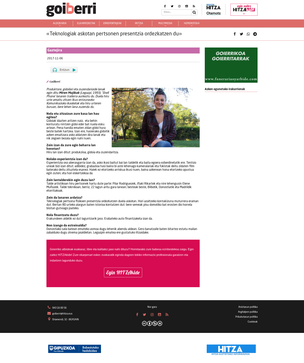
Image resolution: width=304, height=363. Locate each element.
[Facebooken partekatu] (234, 34)
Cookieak (253, 322)
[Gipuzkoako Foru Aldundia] (74, 348)
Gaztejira (55, 50)
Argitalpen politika (248, 312)
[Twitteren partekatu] (241, 34)
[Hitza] (231, 348)
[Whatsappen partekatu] (248, 34)
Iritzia (139, 23)
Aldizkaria (59, 23)
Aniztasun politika (248, 307)
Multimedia (165, 23)
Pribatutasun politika (246, 317)
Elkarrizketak (86, 23)
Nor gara (152, 307)
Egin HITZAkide (123, 272)
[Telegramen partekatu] (255, 34)
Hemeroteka (192, 23)
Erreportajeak (112, 23)
